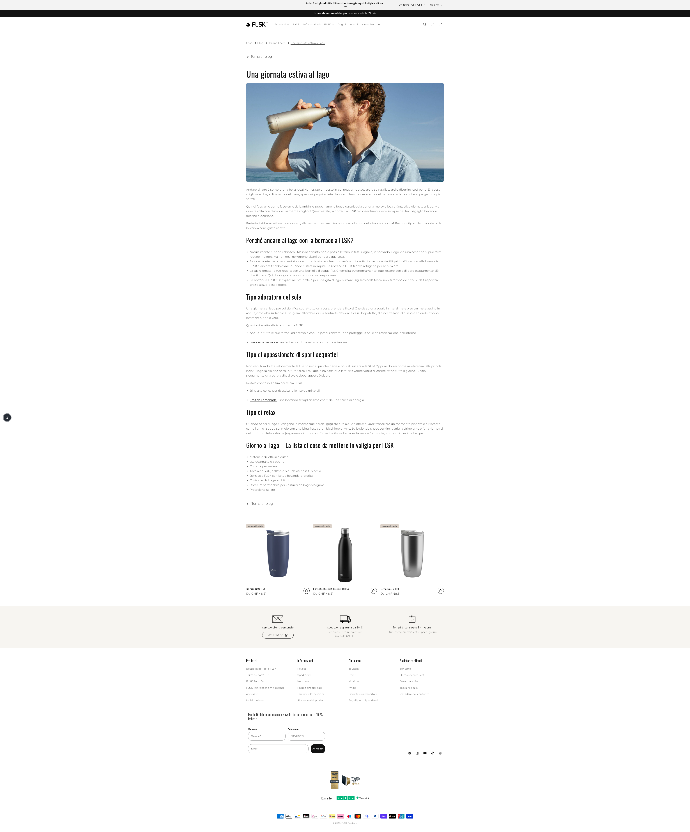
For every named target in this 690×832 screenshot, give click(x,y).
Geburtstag (293, 729)
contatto (405, 668)
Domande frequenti (412, 675)
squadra (354, 668)
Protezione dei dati (309, 687)
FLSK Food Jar (255, 681)
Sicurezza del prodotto (311, 700)
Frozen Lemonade (263, 400)
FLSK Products (349, 823)
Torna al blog (261, 57)
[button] (282, 24)
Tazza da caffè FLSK (255, 588)
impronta (303, 681)
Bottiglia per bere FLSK (261, 668)
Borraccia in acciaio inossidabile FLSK (331, 588)
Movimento (356, 681)
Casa (249, 43)
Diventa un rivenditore (363, 694)
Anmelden (317, 748)
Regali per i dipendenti (363, 700)
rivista (352, 687)
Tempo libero (277, 43)
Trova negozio (409, 687)
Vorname (252, 729)
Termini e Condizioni (310, 694)
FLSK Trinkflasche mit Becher (265, 687)
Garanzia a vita (409, 681)
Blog (260, 43)
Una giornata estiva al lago (308, 43)
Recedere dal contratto (414, 694)
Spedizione (304, 675)
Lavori (352, 675)
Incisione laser (255, 700)
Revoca (302, 668)
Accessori (252, 694)
